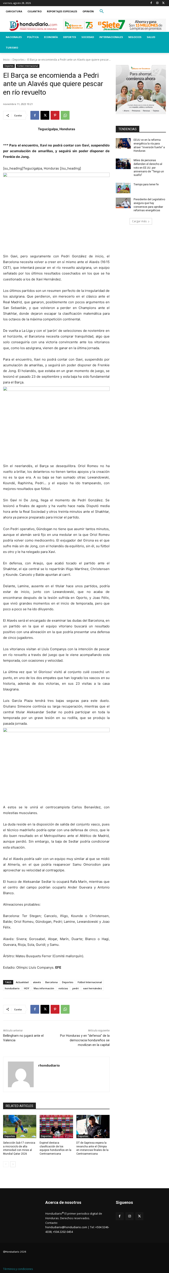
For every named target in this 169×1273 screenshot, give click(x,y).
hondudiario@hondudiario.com (66, 1227)
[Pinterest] (55, 115)
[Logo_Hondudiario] (33, 25)
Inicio (6, 59)
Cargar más (139, 221)
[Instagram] (157, 3)
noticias (63, 988)
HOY (26, 988)
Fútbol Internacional (27, 65)
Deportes (18, 59)
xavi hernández (92, 988)
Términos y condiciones (18, 1269)
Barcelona (51, 982)
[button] (101, 11)
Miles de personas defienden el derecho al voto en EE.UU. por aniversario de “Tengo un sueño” (149, 168)
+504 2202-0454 (63, 1232)
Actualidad (22, 982)
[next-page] (13, 1164)
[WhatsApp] (65, 115)
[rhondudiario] (21, 1074)
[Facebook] (151, 3)
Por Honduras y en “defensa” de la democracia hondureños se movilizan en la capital (85, 1040)
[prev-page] (6, 1164)
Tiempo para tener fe (146, 184)
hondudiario (12, 988)
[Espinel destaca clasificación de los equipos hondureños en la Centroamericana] (56, 1126)
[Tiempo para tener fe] (123, 188)
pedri (75, 988)
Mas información (44, 988)
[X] (163, 3)
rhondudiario (49, 1065)
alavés (37, 982)
